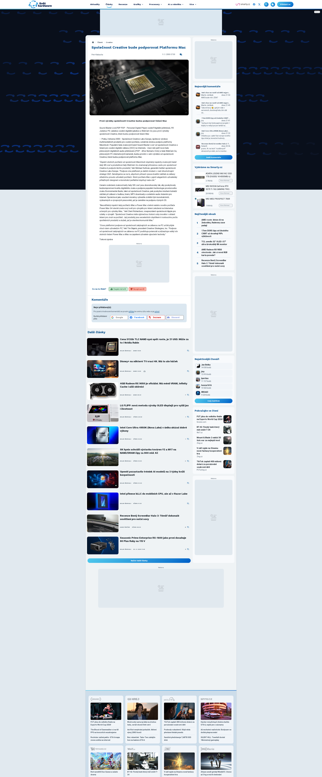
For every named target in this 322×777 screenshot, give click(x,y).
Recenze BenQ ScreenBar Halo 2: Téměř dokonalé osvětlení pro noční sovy (149, 517)
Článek (100, 42)
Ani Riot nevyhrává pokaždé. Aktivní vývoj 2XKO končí (142, 731)
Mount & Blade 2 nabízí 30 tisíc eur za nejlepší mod (209, 439)
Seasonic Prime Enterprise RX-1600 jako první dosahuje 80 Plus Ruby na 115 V (153, 539)
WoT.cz (200, 433)
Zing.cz (200, 443)
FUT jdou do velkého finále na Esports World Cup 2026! (210, 417)
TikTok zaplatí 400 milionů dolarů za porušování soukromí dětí (209, 464)
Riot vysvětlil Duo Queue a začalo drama (104, 773)
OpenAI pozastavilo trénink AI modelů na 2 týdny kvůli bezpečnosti (152, 473)
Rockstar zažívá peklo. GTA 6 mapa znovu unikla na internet (105, 738)
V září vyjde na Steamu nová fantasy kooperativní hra (209, 451)
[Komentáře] (181, 54)
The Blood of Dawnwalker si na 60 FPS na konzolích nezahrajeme (104, 731)
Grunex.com (201, 422)
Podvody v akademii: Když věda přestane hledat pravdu (177, 731)
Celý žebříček (214, 401)
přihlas (131, 311)
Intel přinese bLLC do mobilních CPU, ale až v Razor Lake (153, 493)
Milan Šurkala (125, 350)
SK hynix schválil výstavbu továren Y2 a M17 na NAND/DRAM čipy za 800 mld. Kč (148, 451)
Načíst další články (139, 561)
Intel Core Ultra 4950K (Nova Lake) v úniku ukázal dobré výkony (153, 429)
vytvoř (157, 311)
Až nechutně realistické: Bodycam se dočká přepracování (216, 731)
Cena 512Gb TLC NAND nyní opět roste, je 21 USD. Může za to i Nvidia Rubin (154, 341)
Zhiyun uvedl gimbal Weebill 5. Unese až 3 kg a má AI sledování (216, 773)
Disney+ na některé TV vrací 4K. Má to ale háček (149, 361)
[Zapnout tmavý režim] (273, 4)
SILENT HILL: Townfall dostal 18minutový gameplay (213, 738)
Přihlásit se (285, 4)
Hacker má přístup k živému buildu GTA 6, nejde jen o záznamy (215, 723)
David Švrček (125, 527)
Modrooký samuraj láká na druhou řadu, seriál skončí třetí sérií (141, 723)
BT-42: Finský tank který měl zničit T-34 (208, 428)
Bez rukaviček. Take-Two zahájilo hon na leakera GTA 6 (141, 738)
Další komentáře (213, 157)
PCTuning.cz (202, 470)
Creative (109, 42)
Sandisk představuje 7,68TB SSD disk (177, 738)
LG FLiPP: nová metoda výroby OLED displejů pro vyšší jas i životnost (154, 407)
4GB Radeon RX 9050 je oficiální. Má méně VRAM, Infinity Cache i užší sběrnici (153, 385)
